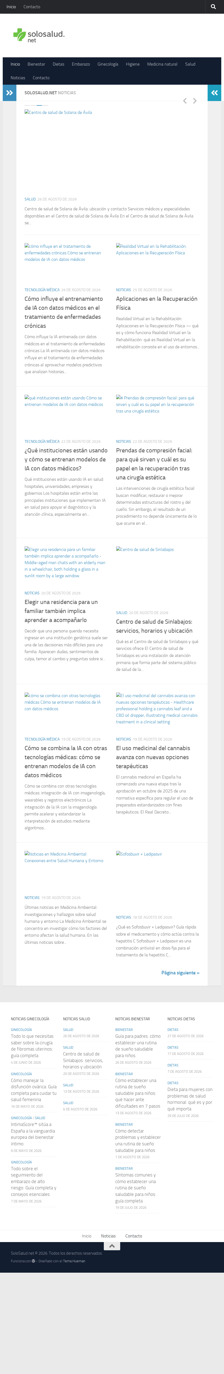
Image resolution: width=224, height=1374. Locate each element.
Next (194, 100)
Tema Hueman (74, 1261)
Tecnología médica (42, 290)
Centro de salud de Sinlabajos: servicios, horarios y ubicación (83, 1060)
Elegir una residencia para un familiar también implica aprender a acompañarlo (61, 611)
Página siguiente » (180, 973)
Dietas (58, 64)
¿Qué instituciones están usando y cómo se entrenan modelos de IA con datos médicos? (66, 459)
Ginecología (108, 64)
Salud (190, 64)
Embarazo (81, 64)
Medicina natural (162, 64)
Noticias (18, 77)
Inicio (11, 6)
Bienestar (36, 64)
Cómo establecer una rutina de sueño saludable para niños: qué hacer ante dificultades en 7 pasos (137, 1093)
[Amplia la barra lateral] (9, 93)
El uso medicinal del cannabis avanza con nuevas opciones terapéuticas (153, 757)
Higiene (133, 64)
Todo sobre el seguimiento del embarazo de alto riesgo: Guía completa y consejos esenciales (33, 1181)
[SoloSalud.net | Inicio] (39, 35)
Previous (184, 100)
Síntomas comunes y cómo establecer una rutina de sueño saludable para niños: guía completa (135, 1188)
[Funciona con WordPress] (33, 1261)
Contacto (31, 6)
